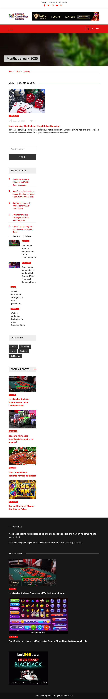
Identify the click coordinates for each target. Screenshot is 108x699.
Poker (13, 287)
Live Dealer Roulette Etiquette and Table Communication (21, 182)
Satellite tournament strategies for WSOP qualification (21, 206)
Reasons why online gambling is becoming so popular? (21, 439)
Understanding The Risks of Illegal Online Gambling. (34, 126)
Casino (13, 346)
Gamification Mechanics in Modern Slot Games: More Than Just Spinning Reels (23, 194)
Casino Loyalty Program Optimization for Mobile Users (22, 229)
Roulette (25, 241)
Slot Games (26, 262)
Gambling (14, 116)
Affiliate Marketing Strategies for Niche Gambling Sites (21, 217)
